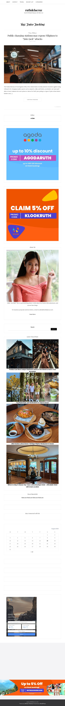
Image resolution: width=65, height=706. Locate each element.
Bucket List (29, 2)
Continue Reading (32, 99)
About (8, 2)
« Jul (32, 551)
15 (47, 540)
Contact (14, 2)
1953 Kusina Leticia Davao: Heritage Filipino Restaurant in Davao (32, 444)
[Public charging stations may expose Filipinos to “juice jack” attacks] (32, 64)
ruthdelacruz (33, 10)
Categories (39, 2)
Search (32, 327)
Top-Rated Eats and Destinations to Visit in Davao (32, 403)
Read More (32, 314)
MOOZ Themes (29, 703)
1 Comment (57, 106)
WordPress (43, 703)
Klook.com (24, 497)
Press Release (32, 33)
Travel (22, 2)
